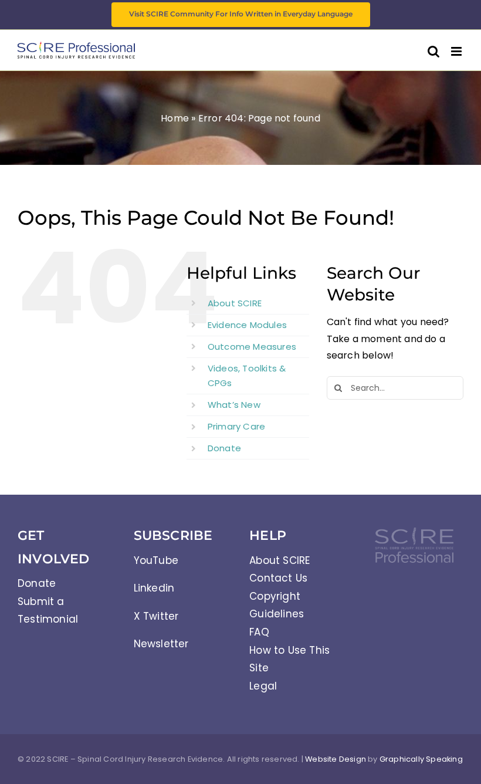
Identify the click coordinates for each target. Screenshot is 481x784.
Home (175, 118)
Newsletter (161, 644)
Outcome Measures (252, 346)
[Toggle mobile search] (433, 51)
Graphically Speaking (421, 759)
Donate (224, 448)
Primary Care (236, 426)
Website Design (335, 759)
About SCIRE (235, 303)
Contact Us (278, 578)
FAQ (259, 632)
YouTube (156, 560)
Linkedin (154, 588)
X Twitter (156, 616)
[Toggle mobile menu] (457, 51)
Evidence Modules (247, 325)
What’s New (234, 404)
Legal (263, 686)
